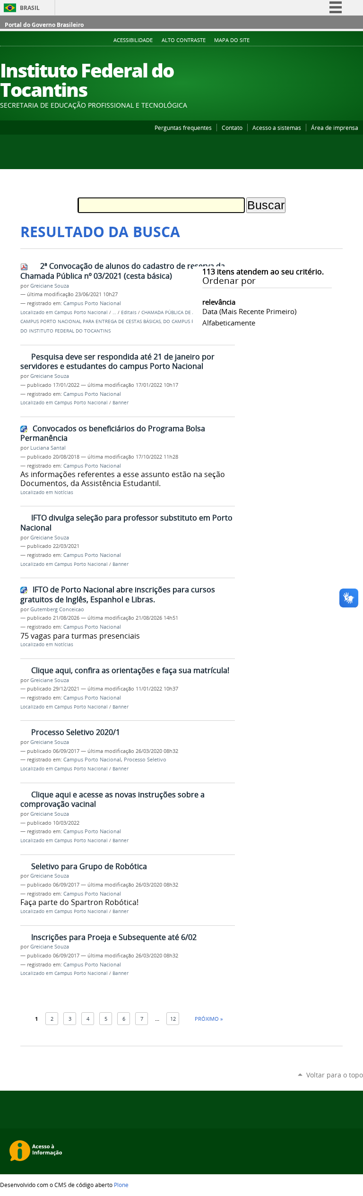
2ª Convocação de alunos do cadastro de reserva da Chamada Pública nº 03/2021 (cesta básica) (122, 271)
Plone (121, 1184)
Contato (232, 127)
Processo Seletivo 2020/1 (75, 732)
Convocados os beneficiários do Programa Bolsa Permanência (112, 433)
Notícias (63, 492)
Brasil (30, 8)
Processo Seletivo (145, 759)
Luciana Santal (48, 447)
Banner (120, 403)
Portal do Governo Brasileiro (44, 25)
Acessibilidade (133, 40)
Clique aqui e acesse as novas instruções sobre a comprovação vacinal (112, 799)
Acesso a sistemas (276, 127)
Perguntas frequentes (183, 127)
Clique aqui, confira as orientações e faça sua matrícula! (130, 670)
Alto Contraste (184, 40)
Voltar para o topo (334, 1074)
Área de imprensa (334, 127)
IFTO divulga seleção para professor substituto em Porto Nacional (126, 523)
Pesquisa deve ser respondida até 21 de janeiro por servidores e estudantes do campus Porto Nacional (117, 361)
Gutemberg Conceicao (57, 609)
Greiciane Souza (49, 285)
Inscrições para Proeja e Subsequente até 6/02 (114, 937)
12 (173, 1018)
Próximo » (209, 1018)
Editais (129, 312)
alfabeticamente (228, 322)
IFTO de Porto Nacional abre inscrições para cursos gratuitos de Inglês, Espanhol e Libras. (117, 594)
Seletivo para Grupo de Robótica (89, 866)
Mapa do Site (232, 40)
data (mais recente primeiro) (249, 311)
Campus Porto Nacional (92, 303)
